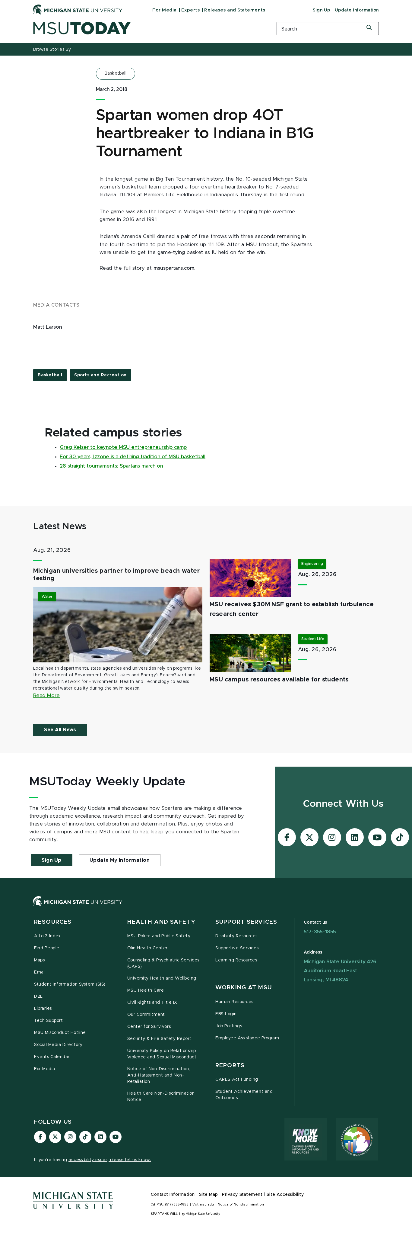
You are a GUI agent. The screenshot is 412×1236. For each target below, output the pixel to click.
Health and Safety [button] (161, 922)
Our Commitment (146, 1014)
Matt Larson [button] (47, 327)
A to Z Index (47, 936)
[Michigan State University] (77, 9)
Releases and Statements (234, 10)
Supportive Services (236, 948)
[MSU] (206, 907)
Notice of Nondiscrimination (241, 1204)
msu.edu (207, 1204)
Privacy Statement (242, 1195)
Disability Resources (236, 936)
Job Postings (228, 1026)
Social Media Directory (58, 1045)
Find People (46, 948)
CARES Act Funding (236, 1079)
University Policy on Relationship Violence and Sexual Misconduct (162, 1054)
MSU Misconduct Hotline (60, 1033)
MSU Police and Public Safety (159, 936)
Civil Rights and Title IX (152, 1002)
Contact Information (173, 1195)
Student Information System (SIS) (70, 984)
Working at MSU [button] (243, 987)
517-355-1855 (320, 931)
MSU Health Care (145, 990)
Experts (190, 10)
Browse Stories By (52, 49)
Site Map (208, 1195)
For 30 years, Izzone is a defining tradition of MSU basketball (132, 456)
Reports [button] (230, 1065)
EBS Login (226, 1014)
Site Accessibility (285, 1195)
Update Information (357, 10)
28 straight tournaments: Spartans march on (111, 466)
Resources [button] (52, 922)
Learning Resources (236, 960)
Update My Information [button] (120, 860)
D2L (38, 996)
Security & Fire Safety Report (159, 1039)
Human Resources (234, 1002)
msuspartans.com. (174, 268)
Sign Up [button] (52, 860)
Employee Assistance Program (247, 1038)
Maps (39, 960)
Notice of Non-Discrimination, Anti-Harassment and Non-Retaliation (158, 1075)
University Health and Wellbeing (161, 978)
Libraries (43, 1008)
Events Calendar (52, 1057)
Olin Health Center (147, 948)
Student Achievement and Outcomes (244, 1095)
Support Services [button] (246, 922)
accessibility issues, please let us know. (109, 1160)
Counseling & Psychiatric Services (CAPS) (163, 963)
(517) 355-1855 (177, 1204)
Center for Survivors (149, 1027)
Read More (46, 695)
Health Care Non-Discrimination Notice (161, 1096)
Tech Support (48, 1021)
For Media (164, 10)
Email (40, 972)
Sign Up (321, 10)
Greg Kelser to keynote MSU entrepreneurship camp (123, 447)
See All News (60, 729)
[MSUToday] (147, 28)
